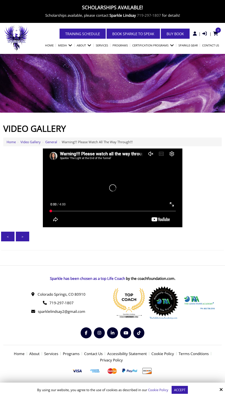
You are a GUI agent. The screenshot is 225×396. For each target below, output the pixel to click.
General (51, 142)
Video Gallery (30, 142)
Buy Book (175, 33)
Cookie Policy (158, 390)
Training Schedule (82, 33)
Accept (179, 390)
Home (11, 142)
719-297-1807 (149, 15)
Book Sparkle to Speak (133, 33)
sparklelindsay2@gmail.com (61, 311)
